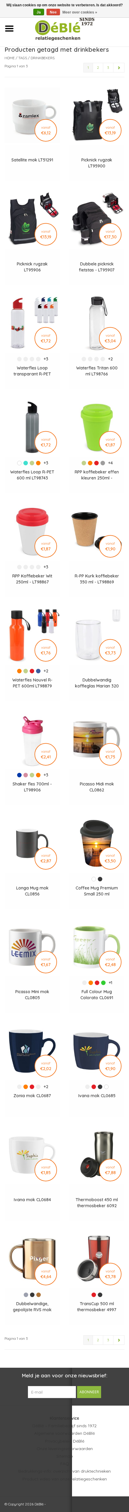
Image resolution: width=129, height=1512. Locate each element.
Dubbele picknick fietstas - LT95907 (97, 267)
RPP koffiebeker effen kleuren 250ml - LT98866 (97, 475)
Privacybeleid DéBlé (64, 1441)
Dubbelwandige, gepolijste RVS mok (32, 1306)
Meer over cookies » (79, 12)
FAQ (64, 1463)
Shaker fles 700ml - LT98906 (32, 787)
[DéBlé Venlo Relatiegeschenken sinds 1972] (73, 28)
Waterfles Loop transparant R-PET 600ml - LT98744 (32, 371)
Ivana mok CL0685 (97, 1095)
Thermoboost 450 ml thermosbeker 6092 (97, 1202)
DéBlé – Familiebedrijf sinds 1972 (64, 1425)
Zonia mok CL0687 (32, 1095)
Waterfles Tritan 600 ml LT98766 (97, 371)
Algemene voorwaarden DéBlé (64, 1433)
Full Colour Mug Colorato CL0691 (96, 994)
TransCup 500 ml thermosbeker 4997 (96, 1306)
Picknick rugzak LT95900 (96, 163)
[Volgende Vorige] (118, 67)
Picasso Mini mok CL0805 (32, 994)
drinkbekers (43, 58)
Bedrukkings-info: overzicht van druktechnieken (64, 1471)
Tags (22, 58)
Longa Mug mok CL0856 (32, 891)
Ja (39, 12)
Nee (53, 12)
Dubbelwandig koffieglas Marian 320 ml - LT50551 (97, 683)
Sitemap (64, 1456)
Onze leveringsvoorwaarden (65, 1448)
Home (9, 58)
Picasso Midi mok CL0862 (97, 787)
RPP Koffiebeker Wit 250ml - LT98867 (32, 579)
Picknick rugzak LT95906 (32, 267)
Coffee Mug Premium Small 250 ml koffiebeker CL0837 (97, 891)
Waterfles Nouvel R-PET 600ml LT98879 (32, 683)
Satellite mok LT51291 (32, 160)
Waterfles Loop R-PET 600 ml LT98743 (32, 475)
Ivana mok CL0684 (32, 1199)
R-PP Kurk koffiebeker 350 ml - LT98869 (97, 579)
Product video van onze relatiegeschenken (64, 1479)
